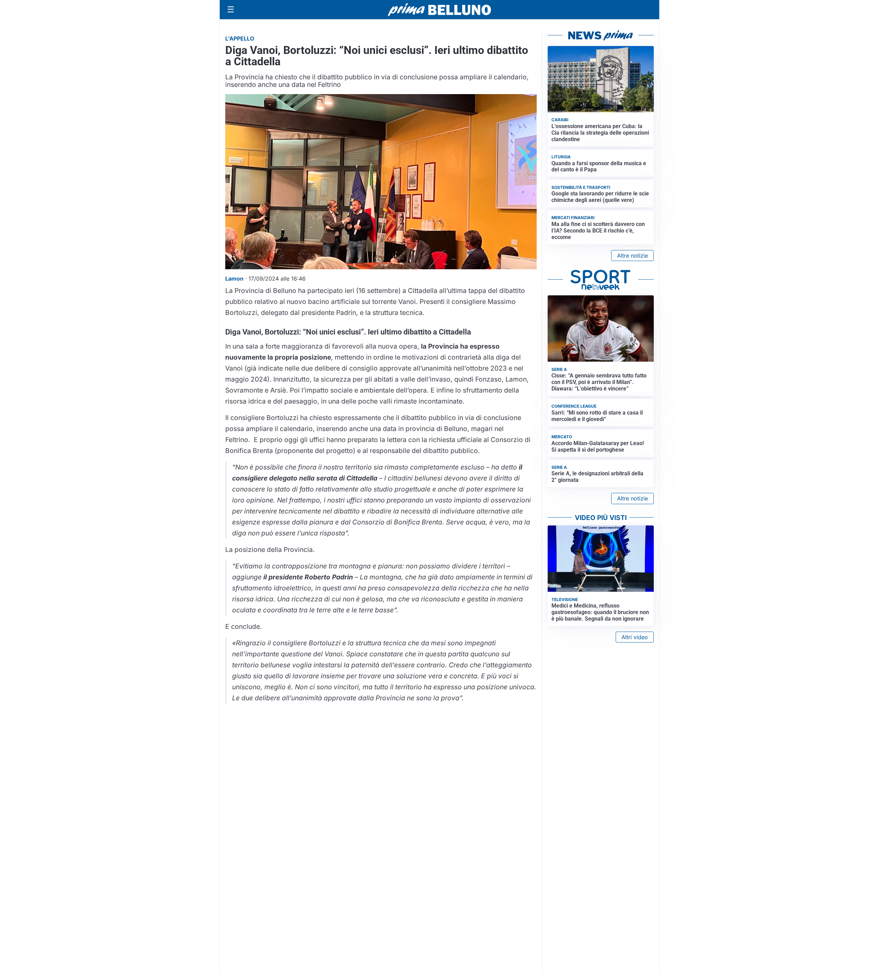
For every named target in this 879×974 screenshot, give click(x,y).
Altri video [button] (634, 637)
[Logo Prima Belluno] (439, 9)
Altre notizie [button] (632, 255)
